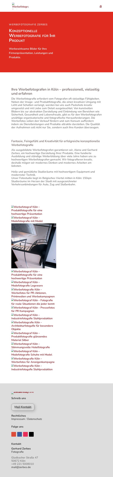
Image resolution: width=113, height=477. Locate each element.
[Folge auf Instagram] (25, 434)
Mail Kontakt (22, 407)
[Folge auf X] (31, 434)
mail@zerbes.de (21, 467)
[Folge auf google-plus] (13, 434)
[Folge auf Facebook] (19, 434)
